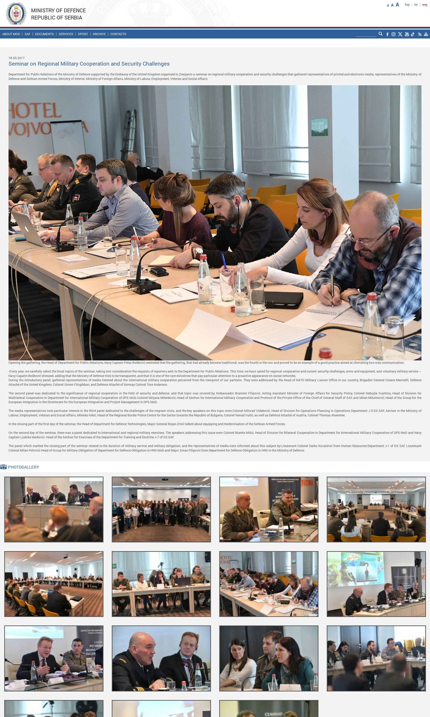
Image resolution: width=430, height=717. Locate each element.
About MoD (11, 34)
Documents (44, 34)
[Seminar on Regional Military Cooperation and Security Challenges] (53, 509)
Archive (99, 34)
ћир (407, 4)
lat (416, 4)
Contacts (118, 34)
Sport (83, 34)
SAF (27, 34)
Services (66, 34)
